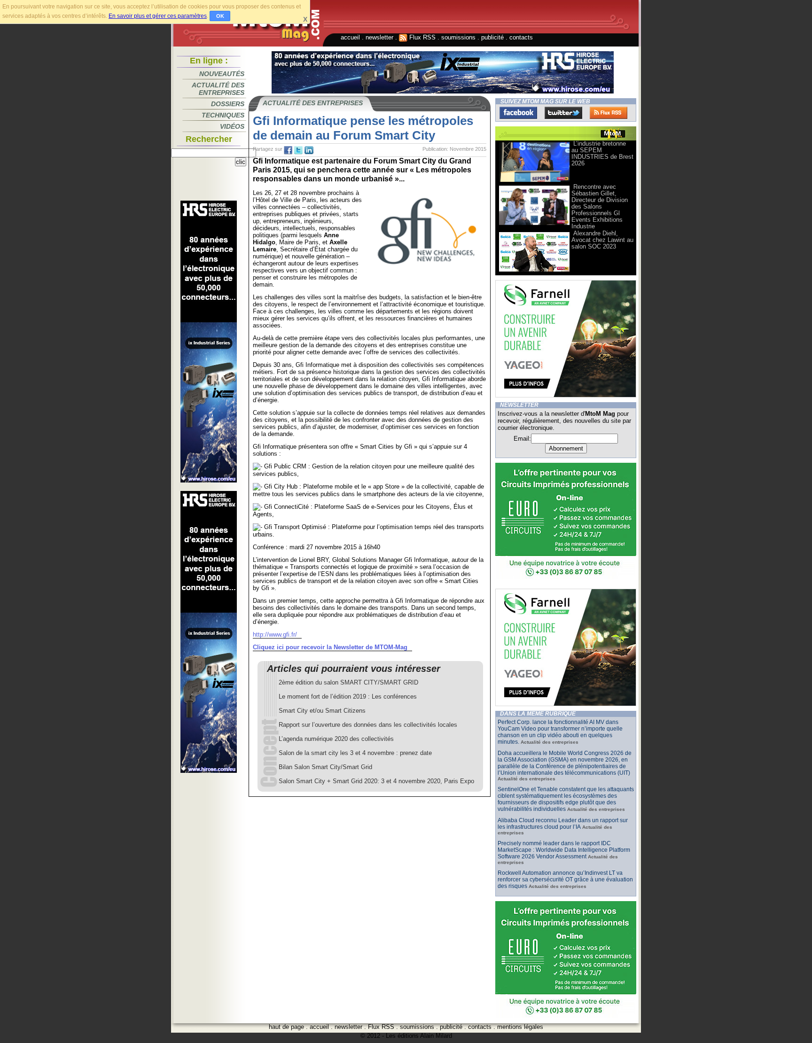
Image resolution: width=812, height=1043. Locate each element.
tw (298, 150)
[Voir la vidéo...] (534, 181)
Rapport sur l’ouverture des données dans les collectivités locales (368, 724)
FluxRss (608, 113)
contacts (521, 37)
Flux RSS (421, 37)
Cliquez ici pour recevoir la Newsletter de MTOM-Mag (330, 647)
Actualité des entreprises (218, 88)
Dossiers (227, 104)
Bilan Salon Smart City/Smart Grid (325, 767)
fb (288, 150)
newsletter (379, 37)
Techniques (223, 115)
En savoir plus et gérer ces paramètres (158, 16)
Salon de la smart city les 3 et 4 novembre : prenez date (355, 752)
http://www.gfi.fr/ (275, 634)
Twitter (563, 113)
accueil (350, 37)
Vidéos (232, 126)
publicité (492, 37)
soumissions (458, 37)
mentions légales (520, 1026)
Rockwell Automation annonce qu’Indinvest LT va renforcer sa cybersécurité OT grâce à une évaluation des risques (565, 879)
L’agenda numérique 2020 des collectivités (336, 738)
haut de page (286, 1026)
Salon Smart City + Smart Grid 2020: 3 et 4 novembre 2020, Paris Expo (376, 781)
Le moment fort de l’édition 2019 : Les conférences (348, 696)
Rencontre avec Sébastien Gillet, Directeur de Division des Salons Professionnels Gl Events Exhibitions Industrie (599, 206)
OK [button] (220, 16)
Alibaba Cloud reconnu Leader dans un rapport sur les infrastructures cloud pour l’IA (563, 823)
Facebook (518, 113)
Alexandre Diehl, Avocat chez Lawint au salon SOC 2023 (602, 240)
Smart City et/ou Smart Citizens (322, 710)
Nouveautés (221, 74)
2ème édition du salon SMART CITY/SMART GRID (348, 682)
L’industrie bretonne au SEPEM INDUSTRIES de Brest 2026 (602, 153)
